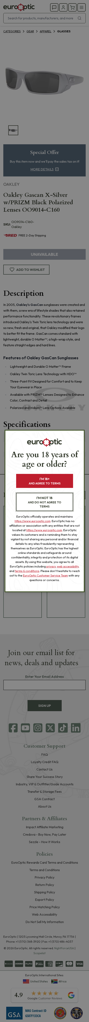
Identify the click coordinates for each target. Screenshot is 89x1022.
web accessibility (68, 566)
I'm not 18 (44, 502)
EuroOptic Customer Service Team (45, 575)
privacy (51, 566)
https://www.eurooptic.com (33, 521)
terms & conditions (27, 571)
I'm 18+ (44, 481)
